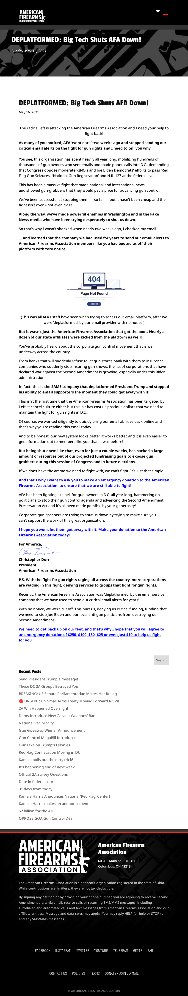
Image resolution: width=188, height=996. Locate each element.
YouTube (101, 950)
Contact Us (58, 973)
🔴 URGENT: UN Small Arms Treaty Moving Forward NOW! (69, 701)
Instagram (63, 950)
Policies (78, 973)
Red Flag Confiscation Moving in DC (49, 752)
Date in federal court (37, 781)
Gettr (137, 950)
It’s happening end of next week (47, 767)
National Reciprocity (36, 723)
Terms (95, 973)
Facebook (42, 950)
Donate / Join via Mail (122, 973)
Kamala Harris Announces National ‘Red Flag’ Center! (64, 796)
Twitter (82, 950)
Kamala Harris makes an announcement (53, 803)
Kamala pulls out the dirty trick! (46, 759)
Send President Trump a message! (48, 679)
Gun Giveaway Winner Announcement (52, 730)
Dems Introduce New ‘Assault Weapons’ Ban (57, 715)
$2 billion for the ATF (36, 810)
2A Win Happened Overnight (43, 708)
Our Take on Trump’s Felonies (44, 745)
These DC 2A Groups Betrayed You (48, 686)
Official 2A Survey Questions (43, 774)
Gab (150, 950)
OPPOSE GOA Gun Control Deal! (46, 818)
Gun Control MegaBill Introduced (48, 737)
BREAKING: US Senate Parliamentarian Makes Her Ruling (68, 693)
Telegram (120, 950)
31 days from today (35, 788)
